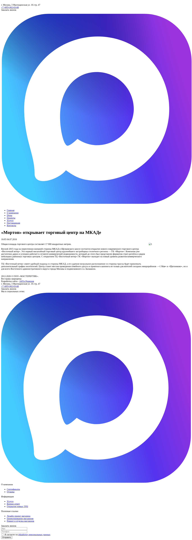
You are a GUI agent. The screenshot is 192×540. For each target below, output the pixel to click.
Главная (10, 210)
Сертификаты (13, 489)
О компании (13, 213)
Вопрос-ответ (13, 504)
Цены (9, 215)
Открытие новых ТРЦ (17, 506)
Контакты (11, 225)
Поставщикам (13, 223)
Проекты (11, 218)
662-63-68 (10, 7)
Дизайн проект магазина (18, 516)
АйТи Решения (26, 281)
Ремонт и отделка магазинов (20, 521)
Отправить (6, 537)
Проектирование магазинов (20, 518)
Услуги (10, 220)
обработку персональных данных (34, 534)
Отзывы (10, 492)
